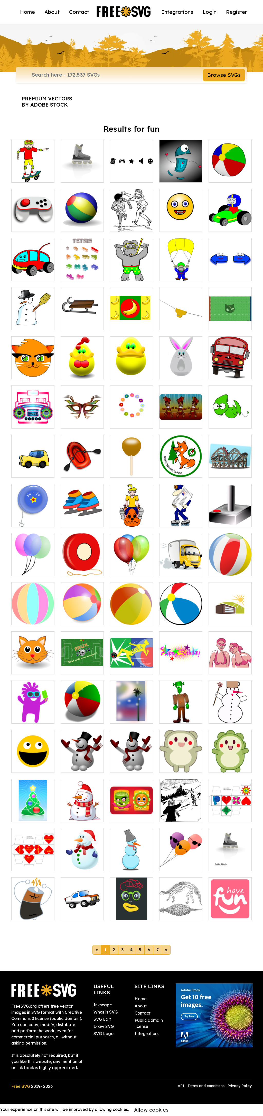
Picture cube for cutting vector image (33, 858)
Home (27, 12)
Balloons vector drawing (131, 565)
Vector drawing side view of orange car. (82, 907)
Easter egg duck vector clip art (131, 366)
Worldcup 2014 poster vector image (132, 661)
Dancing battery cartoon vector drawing (33, 907)
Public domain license (149, 1023)
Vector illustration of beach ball (230, 562)
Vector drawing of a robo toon (180, 172)
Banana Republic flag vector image (131, 317)
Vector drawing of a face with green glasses (131, 907)
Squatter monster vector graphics (181, 710)
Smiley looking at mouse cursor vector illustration (33, 756)
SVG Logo (103, 1033)
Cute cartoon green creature (230, 418)
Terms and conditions (205, 1085)
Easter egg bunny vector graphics (181, 366)
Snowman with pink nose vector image (230, 710)
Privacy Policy (240, 1085)
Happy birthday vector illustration (181, 661)
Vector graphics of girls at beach (230, 661)
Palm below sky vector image (131, 713)
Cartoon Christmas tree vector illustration (33, 805)
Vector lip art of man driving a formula (230, 218)
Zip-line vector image (180, 320)
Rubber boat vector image (82, 467)
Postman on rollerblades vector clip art (181, 513)
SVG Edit (102, 1019)
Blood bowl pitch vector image (230, 317)
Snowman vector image (33, 320)
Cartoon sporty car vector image (33, 464)
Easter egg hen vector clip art (82, 369)
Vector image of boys (131, 221)
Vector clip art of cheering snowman (132, 759)
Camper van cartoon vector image (33, 267)
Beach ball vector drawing (181, 615)
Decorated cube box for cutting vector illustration (230, 805)
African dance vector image (181, 418)
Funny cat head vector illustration (33, 661)
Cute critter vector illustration (181, 759)
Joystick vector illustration (33, 221)
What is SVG (105, 1012)
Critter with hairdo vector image (230, 759)
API (181, 1085)
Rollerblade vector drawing (82, 172)
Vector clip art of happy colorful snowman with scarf (82, 852)
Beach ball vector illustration (82, 710)
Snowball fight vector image (181, 811)
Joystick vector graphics (230, 516)
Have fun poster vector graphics (230, 907)
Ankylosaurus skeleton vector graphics (181, 907)
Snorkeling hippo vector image (131, 267)
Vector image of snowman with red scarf (82, 808)
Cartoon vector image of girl (132, 516)
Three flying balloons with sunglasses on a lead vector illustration (180, 852)
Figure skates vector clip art (82, 516)
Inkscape (102, 1004)
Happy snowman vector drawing (82, 759)
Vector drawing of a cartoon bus (230, 366)
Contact (79, 12)
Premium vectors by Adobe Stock (47, 101)
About (52, 12)
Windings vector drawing (131, 172)
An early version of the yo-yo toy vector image (33, 513)
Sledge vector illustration (82, 320)
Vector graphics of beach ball (82, 615)
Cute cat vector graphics (33, 369)
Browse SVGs (224, 75)
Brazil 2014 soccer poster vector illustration (82, 658)
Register (236, 12)
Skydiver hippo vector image (181, 270)
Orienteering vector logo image (180, 464)
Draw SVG (103, 1026)
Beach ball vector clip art (82, 221)
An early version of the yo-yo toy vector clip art (82, 562)
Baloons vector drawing (33, 565)
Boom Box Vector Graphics (33, 418)
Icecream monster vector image (33, 710)
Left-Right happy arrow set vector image (230, 264)
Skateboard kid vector (33, 172)
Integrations (177, 12)
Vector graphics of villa (230, 615)
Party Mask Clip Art (82, 418)
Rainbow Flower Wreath (131, 418)
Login (210, 12)
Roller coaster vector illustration (230, 464)
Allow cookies (151, 1110)
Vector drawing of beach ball (230, 172)
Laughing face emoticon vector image (181, 218)
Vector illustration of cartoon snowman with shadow (132, 852)
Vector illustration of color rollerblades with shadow (230, 852)
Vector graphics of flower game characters (131, 808)
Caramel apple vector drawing (131, 467)
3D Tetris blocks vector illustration (82, 267)
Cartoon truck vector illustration (181, 562)
